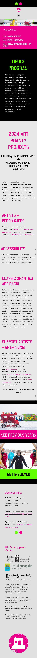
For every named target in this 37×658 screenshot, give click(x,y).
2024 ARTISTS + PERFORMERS (13, 40)
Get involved (18, 474)
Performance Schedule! (23, 235)
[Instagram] (20, 3)
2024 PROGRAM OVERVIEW (12, 36)
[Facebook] (16, 3)
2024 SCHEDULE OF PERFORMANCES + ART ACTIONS (17, 45)
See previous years (18, 435)
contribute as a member (19, 374)
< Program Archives (9, 30)
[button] (18, 15)
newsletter (11, 369)
